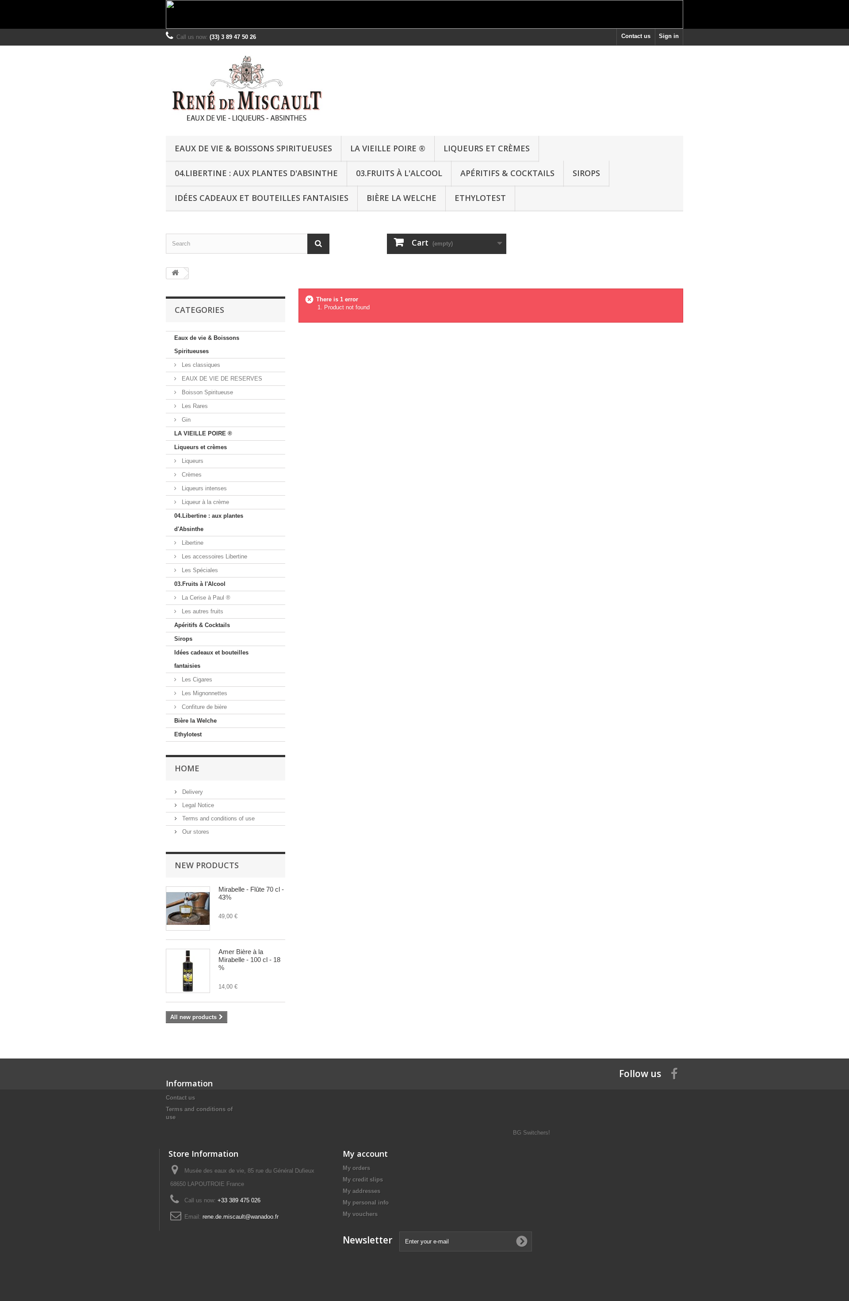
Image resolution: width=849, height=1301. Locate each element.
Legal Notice (197, 805)
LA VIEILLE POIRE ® (387, 148)
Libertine (191, 542)
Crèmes (191, 474)
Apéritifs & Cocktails (507, 173)
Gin (185, 419)
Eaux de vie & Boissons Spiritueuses (253, 148)
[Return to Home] (175, 273)
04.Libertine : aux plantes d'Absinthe (256, 173)
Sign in (669, 36)
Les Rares (194, 406)
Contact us (635, 36)
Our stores (194, 831)
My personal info (366, 1202)
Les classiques (200, 365)
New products (207, 865)
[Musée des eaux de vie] (247, 88)
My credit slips (363, 1179)
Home (187, 768)
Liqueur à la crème (204, 502)
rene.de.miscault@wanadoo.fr (241, 1216)
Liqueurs (191, 461)
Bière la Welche (401, 197)
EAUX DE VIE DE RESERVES (221, 378)
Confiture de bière (203, 707)
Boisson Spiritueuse (206, 392)
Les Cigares (196, 679)
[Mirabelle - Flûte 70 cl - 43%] (188, 908)
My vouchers (360, 1214)
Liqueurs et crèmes (487, 148)
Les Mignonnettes (203, 693)
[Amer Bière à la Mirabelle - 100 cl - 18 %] (188, 971)
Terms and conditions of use (217, 818)
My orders (356, 1168)
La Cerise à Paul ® (205, 597)
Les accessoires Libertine (213, 556)
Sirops (586, 173)
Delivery (191, 792)
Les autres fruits (201, 611)
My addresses (361, 1191)
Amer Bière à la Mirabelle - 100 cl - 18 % (249, 959)
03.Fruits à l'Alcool (399, 173)
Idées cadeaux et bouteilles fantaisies (261, 197)
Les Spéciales (199, 570)
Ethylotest (480, 197)
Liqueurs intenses (203, 488)
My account (365, 1153)
